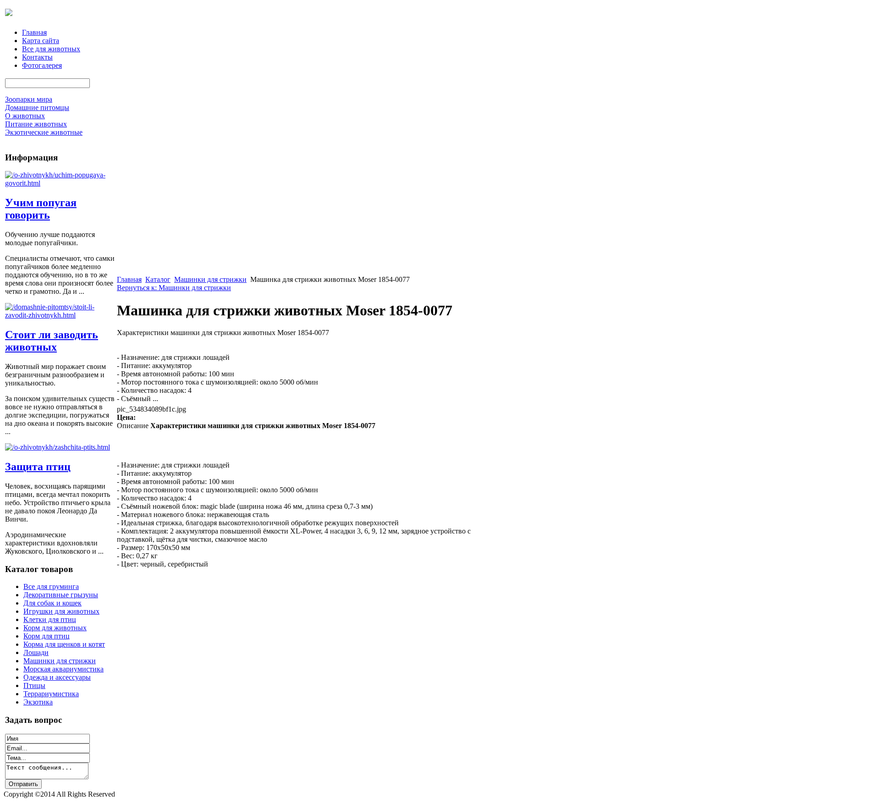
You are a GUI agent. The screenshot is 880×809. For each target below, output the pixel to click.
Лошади (36, 652)
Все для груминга (51, 586)
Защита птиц (38, 467)
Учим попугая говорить (41, 209)
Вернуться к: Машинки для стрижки (174, 288)
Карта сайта (40, 40)
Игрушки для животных (61, 611)
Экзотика (38, 702)
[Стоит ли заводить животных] (60, 315)
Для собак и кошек (52, 603)
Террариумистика (51, 694)
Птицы (34, 685)
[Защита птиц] (57, 447)
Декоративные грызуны (60, 595)
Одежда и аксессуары (57, 677)
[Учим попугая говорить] (60, 183)
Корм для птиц (46, 636)
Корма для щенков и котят (64, 644)
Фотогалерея (42, 65)
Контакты (37, 57)
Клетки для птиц (49, 619)
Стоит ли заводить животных (51, 341)
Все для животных (51, 49)
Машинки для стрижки (59, 661)
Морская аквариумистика (63, 669)
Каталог (157, 279)
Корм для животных (55, 628)
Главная (34, 32)
